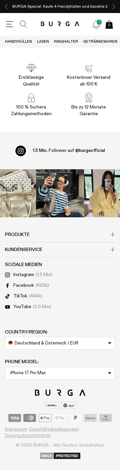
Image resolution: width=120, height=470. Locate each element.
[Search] (23, 24)
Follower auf (69, 150)
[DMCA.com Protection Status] (60, 456)
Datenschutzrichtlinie (28, 435)
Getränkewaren (100, 41)
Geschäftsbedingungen (54, 429)
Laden (43, 41)
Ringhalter (66, 41)
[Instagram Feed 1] (60, 193)
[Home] (60, 24)
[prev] (6, 6)
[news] (96, 24)
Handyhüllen (18, 41)
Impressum (16, 429)
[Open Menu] (9, 24)
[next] (113, 6)
